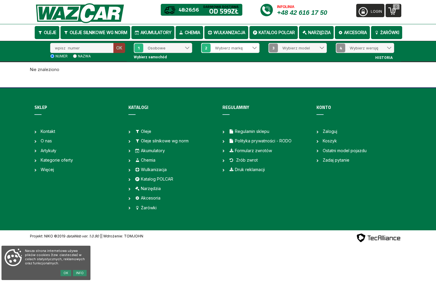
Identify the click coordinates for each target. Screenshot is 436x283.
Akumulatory (156, 32)
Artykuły (48, 150)
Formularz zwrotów (253, 150)
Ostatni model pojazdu (345, 150)
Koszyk (330, 140)
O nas (46, 140)
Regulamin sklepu (252, 131)
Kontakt (48, 131)
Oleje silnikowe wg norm (98, 32)
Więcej (47, 169)
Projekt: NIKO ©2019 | (65, 236)
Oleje (50, 32)
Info (80, 273)
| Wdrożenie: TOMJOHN (122, 236)
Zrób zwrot (246, 160)
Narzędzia (319, 32)
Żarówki (389, 32)
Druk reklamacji (250, 169)
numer (61, 56)
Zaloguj (330, 131)
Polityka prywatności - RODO (263, 140)
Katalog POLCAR (277, 32)
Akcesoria (355, 32)
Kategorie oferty (57, 160)
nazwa (84, 56)
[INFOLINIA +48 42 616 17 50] (268, 9)
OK (119, 47)
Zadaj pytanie (336, 160)
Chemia (192, 32)
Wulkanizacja (229, 32)
